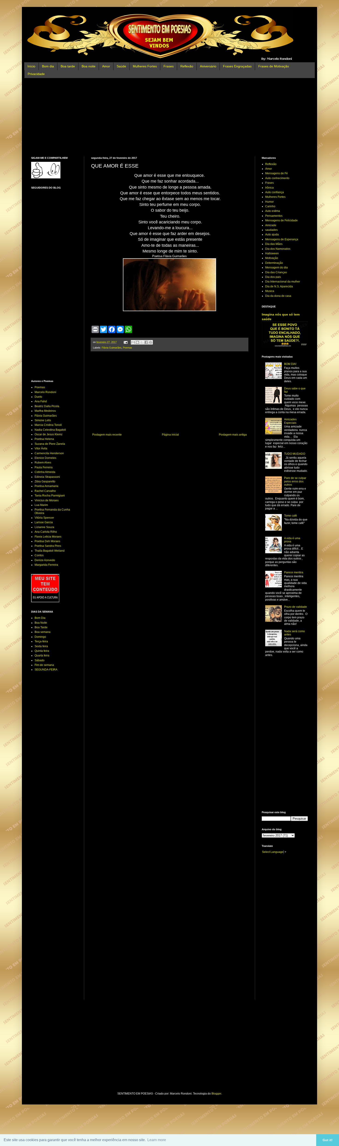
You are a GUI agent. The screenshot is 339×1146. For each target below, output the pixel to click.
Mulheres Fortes (145, 66)
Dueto (38, 396)
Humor (269, 201)
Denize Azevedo (45, 560)
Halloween (272, 253)
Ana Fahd (41, 401)
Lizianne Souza (44, 527)
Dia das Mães (273, 244)
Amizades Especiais (290, 421)
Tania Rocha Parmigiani (50, 495)
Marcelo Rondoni (45, 392)
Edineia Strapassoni (47, 476)
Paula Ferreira (44, 467)
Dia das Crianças (276, 272)
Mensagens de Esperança (281, 239)
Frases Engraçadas (237, 66)
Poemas (127, 347)
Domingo (40, 636)
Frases (169, 66)
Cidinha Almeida (45, 472)
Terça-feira (41, 641)
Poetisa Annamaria (46, 486)
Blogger (216, 1093)
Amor (106, 66)
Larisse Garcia (44, 522)
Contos (39, 555)
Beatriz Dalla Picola (47, 406)
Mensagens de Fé (276, 173)
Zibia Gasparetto (45, 481)
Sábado (40, 660)
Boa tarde (68, 66)
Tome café (290, 515)
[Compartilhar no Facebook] (146, 342)
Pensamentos (273, 215)
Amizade (270, 225)
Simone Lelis (43, 420)
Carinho (270, 206)
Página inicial (170, 434)
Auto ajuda (272, 234)
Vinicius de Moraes (47, 500)
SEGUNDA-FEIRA (46, 669)
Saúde (121, 66)
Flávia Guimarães (112, 347)
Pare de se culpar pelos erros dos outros (295, 481)
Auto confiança (274, 192)
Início (31, 66)
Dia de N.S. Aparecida (279, 286)
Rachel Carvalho (45, 491)
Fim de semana (44, 665)
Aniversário (208, 66)
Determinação (274, 263)
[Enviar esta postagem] (125, 342)
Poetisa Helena (44, 439)
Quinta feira (42, 651)
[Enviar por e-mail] (133, 342)
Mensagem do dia (276, 267)
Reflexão (186, 66)
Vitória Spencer (44, 517)
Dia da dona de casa (278, 296)
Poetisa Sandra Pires (48, 545)
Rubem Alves (43, 462)
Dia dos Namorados (277, 248)
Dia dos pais (273, 277)
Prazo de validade (295, 606)
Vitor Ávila (41, 448)
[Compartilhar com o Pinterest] (150, 342)
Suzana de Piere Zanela (50, 443)
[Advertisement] (169, 117)
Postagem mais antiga (233, 434)
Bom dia (48, 66)
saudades (271, 230)
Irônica (269, 187)
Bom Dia (40, 618)
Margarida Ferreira (46, 564)
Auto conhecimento (277, 178)
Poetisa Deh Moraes (47, 541)
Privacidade (36, 74)
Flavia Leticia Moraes (48, 536)
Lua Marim (41, 505)
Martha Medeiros (45, 410)
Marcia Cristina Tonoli (48, 425)
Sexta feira (41, 646)
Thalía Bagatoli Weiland (50, 550)
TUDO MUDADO (294, 453)
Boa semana (43, 632)
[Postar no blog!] (137, 342)
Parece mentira (293, 572)
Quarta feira (42, 655)
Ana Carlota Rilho (46, 531)
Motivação (271, 258)
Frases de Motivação (273, 66)
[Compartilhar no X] (142, 342)
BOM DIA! (290, 364)
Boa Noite (41, 622)
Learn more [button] (156, 1140)
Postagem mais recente (107, 434)
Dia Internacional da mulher (282, 281)
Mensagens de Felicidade (281, 220)
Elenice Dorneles (45, 458)
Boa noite (88, 66)
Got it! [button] (328, 1140)
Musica (269, 291)
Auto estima (272, 211)
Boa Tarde (41, 627)
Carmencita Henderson (49, 453)
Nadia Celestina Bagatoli (50, 429)
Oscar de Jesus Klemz (48, 434)
